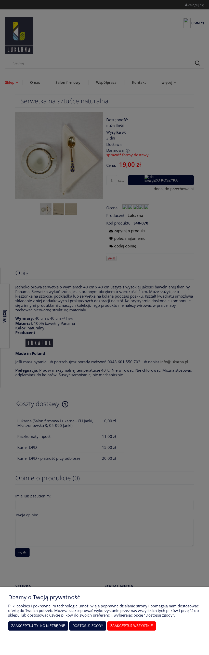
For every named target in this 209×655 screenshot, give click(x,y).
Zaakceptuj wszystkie (131, 626)
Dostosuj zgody (87, 626)
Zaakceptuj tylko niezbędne (38, 626)
